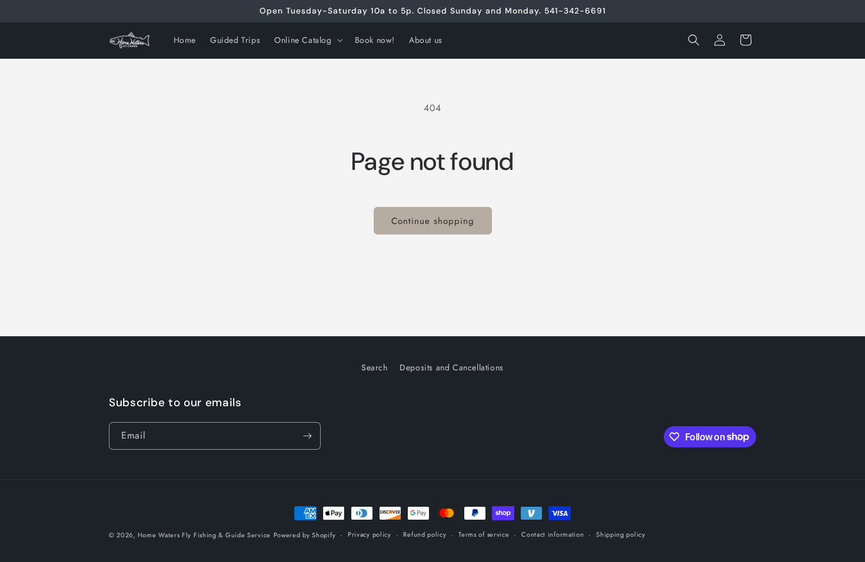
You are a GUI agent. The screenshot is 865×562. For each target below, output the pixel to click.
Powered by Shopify (305, 535)
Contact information (552, 534)
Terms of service (483, 534)
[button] (307, 40)
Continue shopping (432, 221)
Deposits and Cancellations (452, 367)
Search (374, 367)
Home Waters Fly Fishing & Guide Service (204, 535)
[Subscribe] (307, 436)
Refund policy (424, 534)
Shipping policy (621, 534)
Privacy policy (369, 534)
